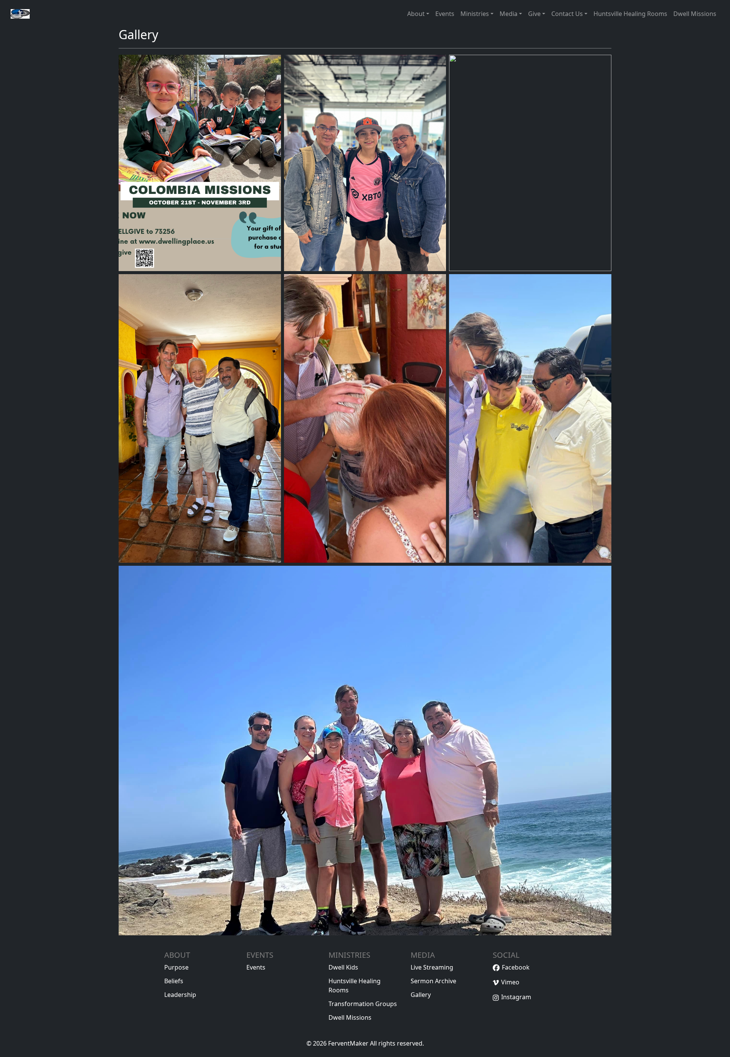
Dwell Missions (349, 1017)
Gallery (421, 994)
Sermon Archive (433, 981)
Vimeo (510, 982)
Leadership (180, 994)
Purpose (176, 967)
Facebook (516, 967)
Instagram (516, 997)
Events (255, 967)
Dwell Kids (343, 967)
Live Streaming (432, 967)
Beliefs (173, 981)
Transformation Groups (362, 1004)
